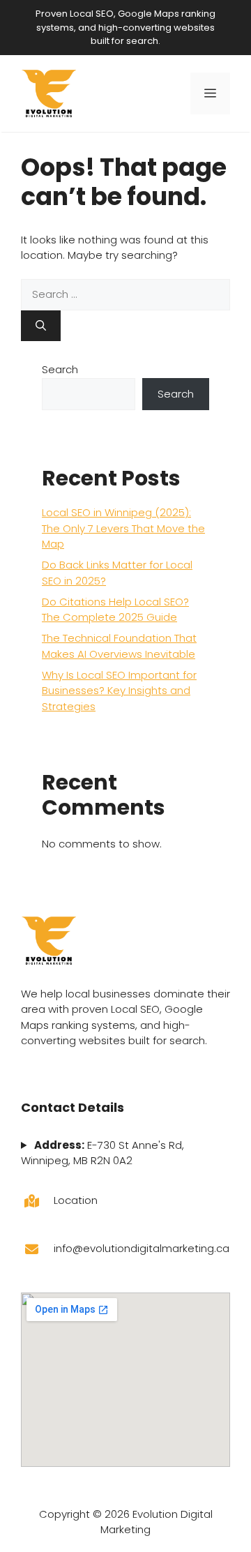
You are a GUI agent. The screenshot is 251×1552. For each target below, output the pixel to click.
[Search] (41, 326)
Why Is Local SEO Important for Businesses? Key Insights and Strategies (119, 691)
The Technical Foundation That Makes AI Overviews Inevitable (119, 646)
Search (60, 369)
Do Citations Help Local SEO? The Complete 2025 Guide (115, 609)
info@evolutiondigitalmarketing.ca (141, 1248)
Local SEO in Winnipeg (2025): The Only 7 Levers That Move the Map (123, 528)
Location (76, 1200)
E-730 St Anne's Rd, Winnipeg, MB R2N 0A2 (102, 1153)
